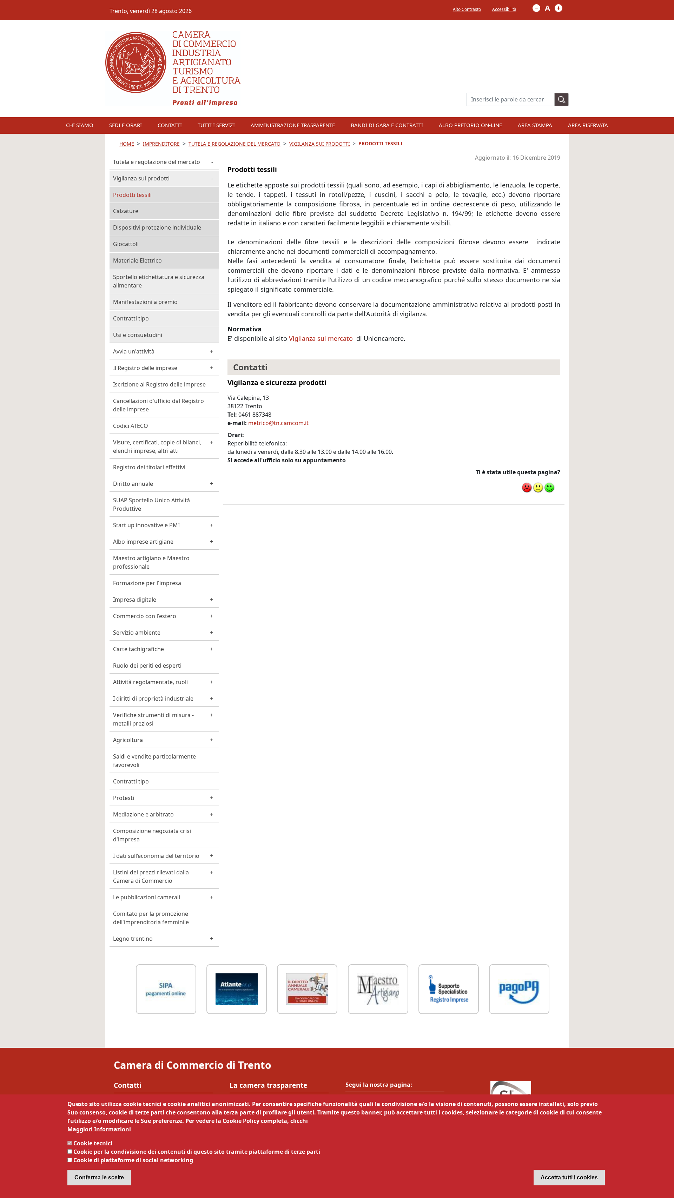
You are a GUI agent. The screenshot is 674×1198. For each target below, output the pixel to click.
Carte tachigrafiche (138, 649)
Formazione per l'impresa (147, 583)
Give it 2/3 (538, 487)
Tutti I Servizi (216, 124)
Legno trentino (133, 938)
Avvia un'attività (133, 351)
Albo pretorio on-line (470, 124)
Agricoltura (128, 740)
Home (126, 143)
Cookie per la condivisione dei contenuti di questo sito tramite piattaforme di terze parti (196, 1152)
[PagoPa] (519, 988)
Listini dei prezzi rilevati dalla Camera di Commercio (151, 876)
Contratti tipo (131, 318)
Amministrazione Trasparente (293, 124)
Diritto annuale (133, 484)
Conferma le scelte (99, 1177)
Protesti (123, 798)
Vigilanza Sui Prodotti (319, 143)
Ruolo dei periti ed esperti (147, 665)
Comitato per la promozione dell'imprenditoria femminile (151, 918)
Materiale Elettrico (137, 260)
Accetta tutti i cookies (569, 1177)
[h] (561, 99)
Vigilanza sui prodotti (141, 178)
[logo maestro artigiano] (378, 988)
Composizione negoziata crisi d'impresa (152, 835)
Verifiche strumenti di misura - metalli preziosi (153, 719)
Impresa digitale (134, 599)
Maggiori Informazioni (99, 1129)
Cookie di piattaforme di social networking (133, 1160)
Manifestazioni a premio (145, 302)
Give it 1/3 (527, 487)
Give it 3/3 (549, 487)
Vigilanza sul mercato (322, 338)
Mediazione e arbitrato (143, 814)
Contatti (170, 124)
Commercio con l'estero (144, 616)
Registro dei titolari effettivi (149, 467)
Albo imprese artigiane (143, 541)
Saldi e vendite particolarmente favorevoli (154, 761)
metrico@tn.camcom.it (278, 423)
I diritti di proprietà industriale (153, 698)
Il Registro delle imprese (145, 368)
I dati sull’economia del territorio (156, 856)
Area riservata (588, 124)
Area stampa (535, 124)
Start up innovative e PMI (146, 525)
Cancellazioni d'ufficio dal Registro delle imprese (158, 405)
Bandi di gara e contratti (387, 124)
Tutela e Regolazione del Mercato (234, 143)
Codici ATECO (130, 426)
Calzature (125, 211)
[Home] (172, 35)
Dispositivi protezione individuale (157, 227)
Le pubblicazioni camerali (146, 897)
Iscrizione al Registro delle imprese (159, 384)
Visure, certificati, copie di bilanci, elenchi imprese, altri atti (157, 446)
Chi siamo (79, 124)
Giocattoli (126, 244)
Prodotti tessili (132, 195)
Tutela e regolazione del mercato (156, 162)
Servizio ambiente (136, 632)
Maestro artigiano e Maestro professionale (151, 562)
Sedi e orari (125, 124)
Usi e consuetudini (137, 335)
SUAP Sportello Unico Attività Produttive (151, 504)
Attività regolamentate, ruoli (150, 682)
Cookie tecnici (92, 1143)
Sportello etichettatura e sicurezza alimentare (158, 281)
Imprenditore (161, 143)
